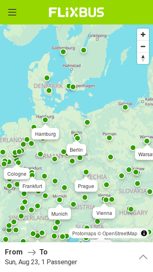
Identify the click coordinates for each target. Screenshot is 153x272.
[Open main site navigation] (12, 12)
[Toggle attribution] (144, 233)
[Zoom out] (143, 46)
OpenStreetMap (119, 233)
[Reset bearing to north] (143, 58)
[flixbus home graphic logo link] (76, 12)
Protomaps (84, 233)
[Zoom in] (143, 34)
